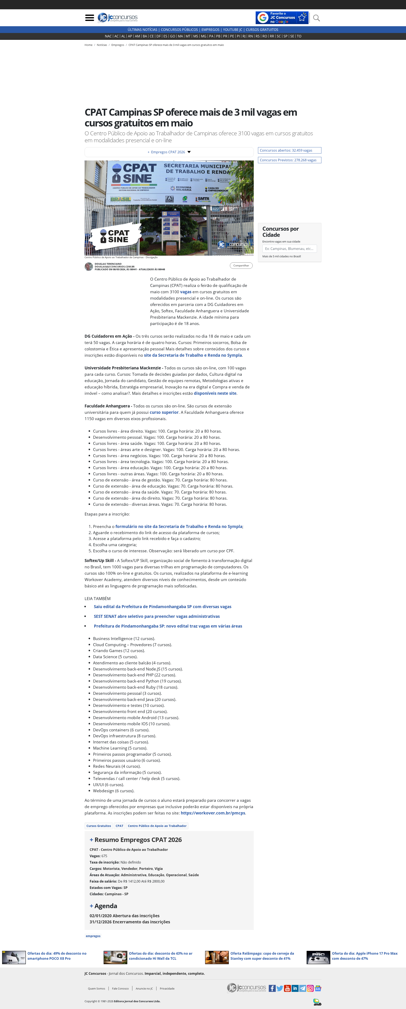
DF (158, 36)
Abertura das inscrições (124, 916)
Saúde (193, 875)
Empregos (210, 29)
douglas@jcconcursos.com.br (114, 266)
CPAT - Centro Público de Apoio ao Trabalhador (129, 849)
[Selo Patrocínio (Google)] (282, 17)
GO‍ (172, 36)
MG (203, 36)
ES (165, 36)
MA (180, 36)
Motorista (111, 868)
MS (195, 36)
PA (211, 36)
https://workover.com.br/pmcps (213, 813)
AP (130, 36)
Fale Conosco (120, 988)
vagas (185, 292)
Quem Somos (96, 988)
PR (225, 36)
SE (292, 36)
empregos (93, 936)
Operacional (176, 875)
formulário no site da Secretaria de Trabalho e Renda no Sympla (178, 526)
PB (218, 36)
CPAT (119, 826)
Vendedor (129, 868)
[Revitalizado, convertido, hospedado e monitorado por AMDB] (317, 1001)
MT (188, 36)
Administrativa (134, 875)
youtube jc (232, 29)
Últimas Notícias (142, 29)
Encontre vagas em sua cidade (281, 241)
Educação (156, 875)
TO (299, 36)
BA (145, 36)
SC (279, 36)
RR (272, 36)
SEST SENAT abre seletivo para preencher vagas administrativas (157, 616)
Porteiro (146, 868)
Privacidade (167, 988)
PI (238, 36)
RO (264, 36)
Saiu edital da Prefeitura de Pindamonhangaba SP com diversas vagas (162, 606)
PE (232, 36)
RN (250, 36)
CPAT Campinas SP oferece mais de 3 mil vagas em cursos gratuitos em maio (176, 45)
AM (137, 36)
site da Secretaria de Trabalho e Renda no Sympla (193, 355)
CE (152, 36)
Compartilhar (241, 265)
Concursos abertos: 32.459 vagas (286, 150)
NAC (108, 36)
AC (116, 36)
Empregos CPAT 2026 (166, 152)
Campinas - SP (116, 894)
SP (286, 36)
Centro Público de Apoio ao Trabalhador (157, 826)
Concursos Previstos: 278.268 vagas (288, 160)
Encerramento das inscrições (130, 922)
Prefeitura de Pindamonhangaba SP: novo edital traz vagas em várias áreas (168, 626)
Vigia (159, 868)
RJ (244, 36)
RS (258, 36)
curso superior (164, 412)
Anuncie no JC (144, 988)
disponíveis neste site (215, 393)
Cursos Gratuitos (262, 29)
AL (123, 36)
